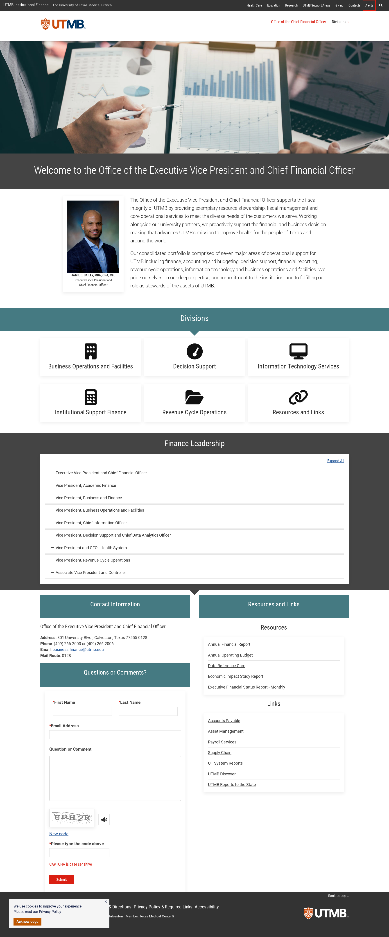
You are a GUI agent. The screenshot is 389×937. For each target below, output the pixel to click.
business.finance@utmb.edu (78, 649)
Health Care (254, 5)
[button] (105, 902)
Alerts (369, 5)
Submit (61, 880)
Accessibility (207, 907)
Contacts (354, 5)
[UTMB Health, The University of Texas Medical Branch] (326, 914)
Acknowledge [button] (27, 921)
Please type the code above (77, 843)
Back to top (337, 896)
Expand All (335, 461)
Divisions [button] (339, 21)
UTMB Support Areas (316, 5)
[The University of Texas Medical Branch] (63, 26)
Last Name (130, 702)
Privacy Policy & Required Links (163, 907)
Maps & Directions (114, 907)
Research (291, 5)
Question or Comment (70, 749)
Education (273, 5)
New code (58, 833)
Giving (339, 5)
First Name (64, 702)
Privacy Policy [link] (50, 912)
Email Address (65, 725)
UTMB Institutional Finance (26, 4)
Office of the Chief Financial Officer (298, 21)
